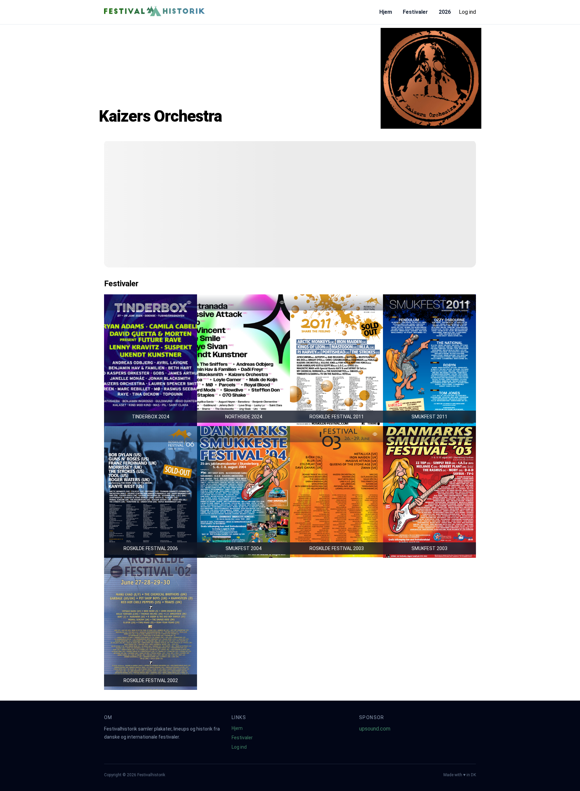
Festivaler (415, 12)
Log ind (467, 12)
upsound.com (374, 728)
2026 (445, 12)
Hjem (385, 12)
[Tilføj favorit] (189, 302)
